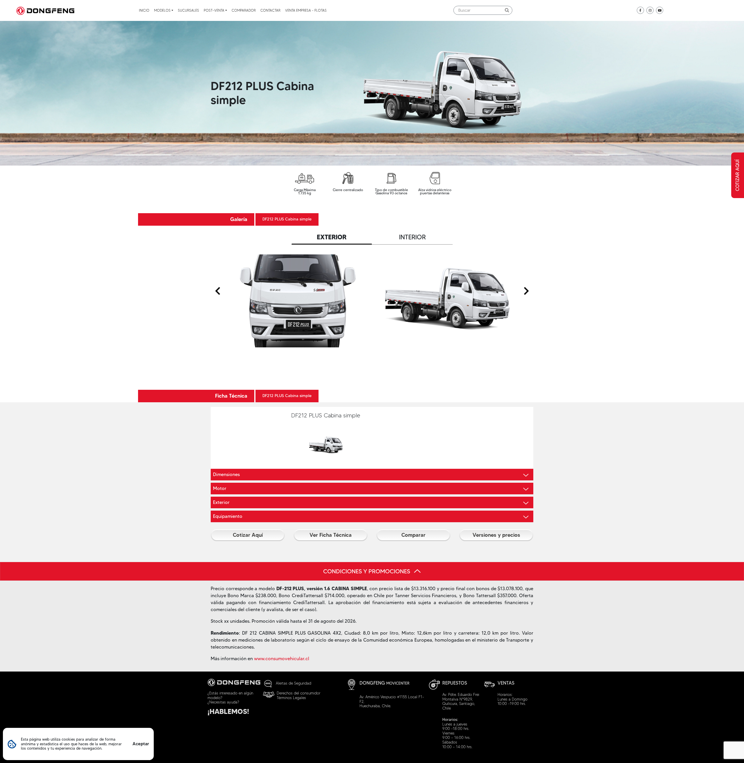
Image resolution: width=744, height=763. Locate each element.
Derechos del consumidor (298, 693)
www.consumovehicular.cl (281, 658)
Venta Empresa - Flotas (306, 10)
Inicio (144, 10)
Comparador (244, 10)
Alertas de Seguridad (293, 683)
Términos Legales (291, 697)
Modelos (162, 10)
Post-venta (214, 10)
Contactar (270, 10)
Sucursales (188, 10)
